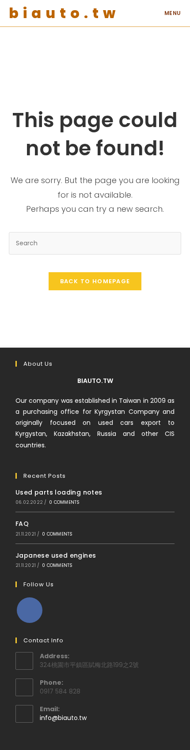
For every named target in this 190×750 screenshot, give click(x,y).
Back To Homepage (95, 281)
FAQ (22, 523)
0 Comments (64, 502)
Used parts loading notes (59, 492)
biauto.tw (64, 13)
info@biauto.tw (63, 717)
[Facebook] (29, 610)
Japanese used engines (55, 555)
